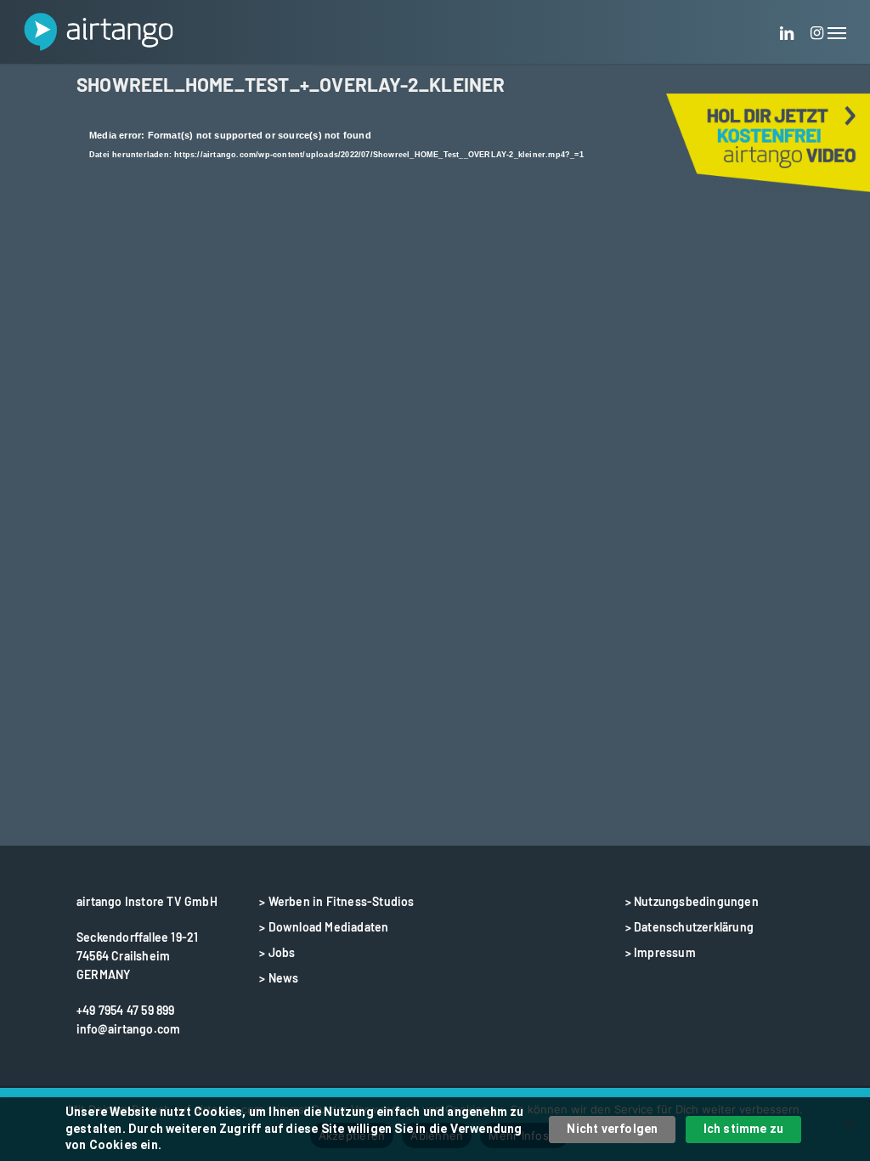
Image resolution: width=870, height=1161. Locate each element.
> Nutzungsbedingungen (692, 901)
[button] (837, 32)
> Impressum (660, 952)
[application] (435, 328)
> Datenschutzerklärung (689, 927)
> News (278, 978)
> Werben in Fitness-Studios (336, 901)
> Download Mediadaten (323, 927)
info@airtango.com (128, 1029)
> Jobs (277, 952)
